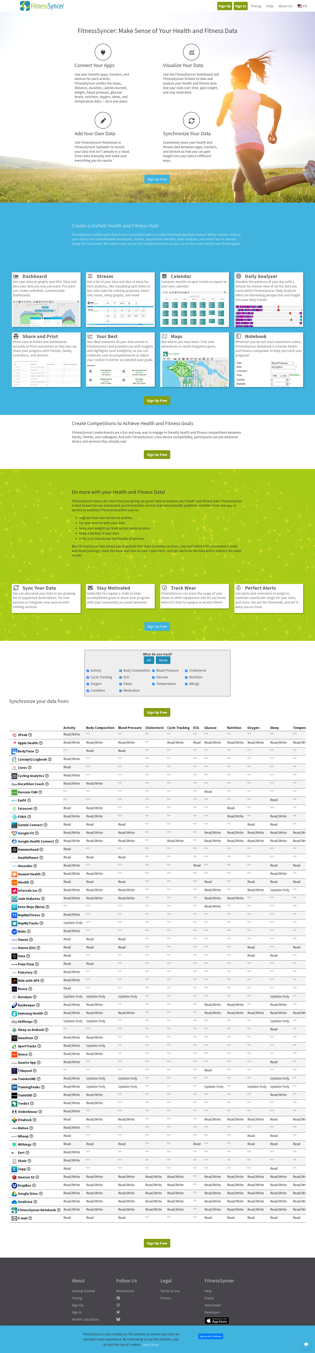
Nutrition (195, 677)
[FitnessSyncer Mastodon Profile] (135, 1312)
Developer (212, 1312)
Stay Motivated (111, 588)
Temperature (166, 683)
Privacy (165, 1298)
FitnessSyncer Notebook (99, 142)
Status (209, 1298)
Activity (96, 670)
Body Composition (136, 670)
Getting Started (83, 1291)
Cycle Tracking (101, 677)
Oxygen (96, 683)
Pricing (256, 6)
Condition (98, 690)
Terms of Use (170, 1291)
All (149, 660)
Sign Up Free (157, 179)
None (163, 660)
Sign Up (225, 6)
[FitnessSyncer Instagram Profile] (135, 1305)
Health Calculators (85, 1319)
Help (269, 6)
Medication (131, 690)
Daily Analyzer (259, 276)
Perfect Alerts (259, 588)
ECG (126, 677)
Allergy (194, 683)
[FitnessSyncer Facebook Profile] (135, 1298)
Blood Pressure (167, 670)
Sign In (240, 6)
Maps (175, 336)
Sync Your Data (37, 588)
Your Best (105, 336)
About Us (285, 6)
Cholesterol (197, 670)
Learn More (150, 1344)
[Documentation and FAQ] (30, 735)
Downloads (213, 1305)
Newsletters (125, 1291)
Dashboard (33, 276)
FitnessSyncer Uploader (92, 147)
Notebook (254, 336)
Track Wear (182, 588)
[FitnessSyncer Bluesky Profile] (135, 1319)
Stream (103, 276)
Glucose (162, 677)
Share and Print (38, 336)
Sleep (127, 683)
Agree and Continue (210, 1336)
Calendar (179, 276)
